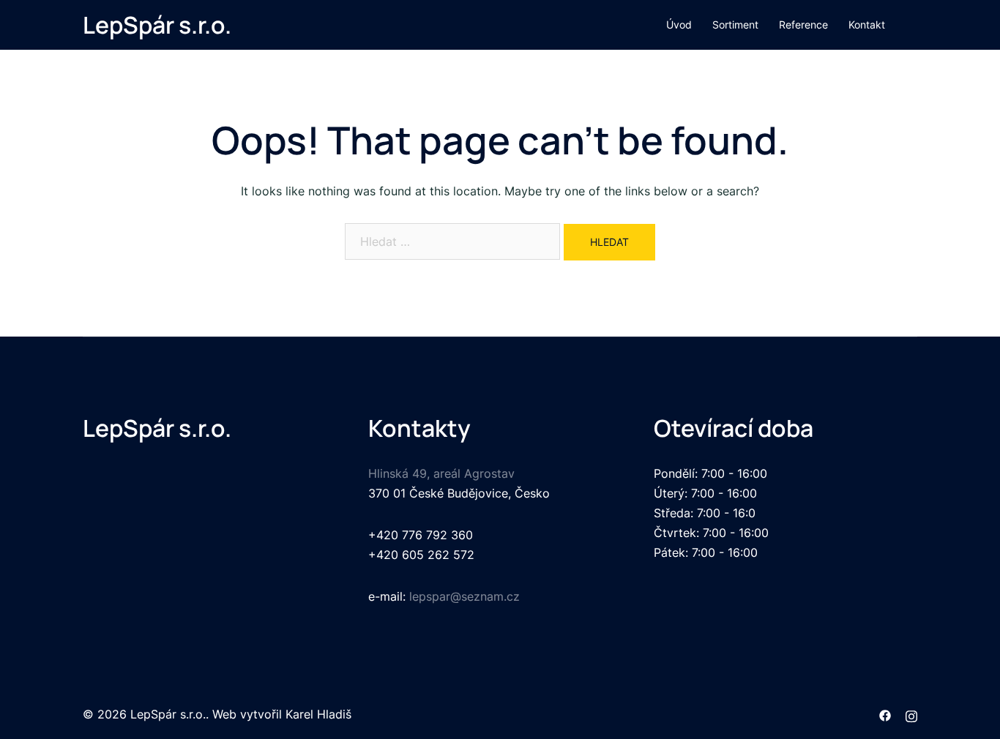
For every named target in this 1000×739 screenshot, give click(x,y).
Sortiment (735, 24)
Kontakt (866, 24)
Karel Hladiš (318, 714)
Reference (803, 24)
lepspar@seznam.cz (464, 596)
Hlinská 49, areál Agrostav (441, 473)
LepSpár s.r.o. (157, 25)
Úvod (679, 24)
